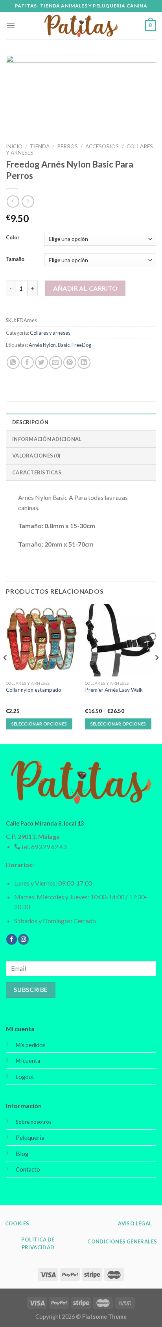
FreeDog (81, 345)
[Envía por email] (55, 362)
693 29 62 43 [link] (48, 846)
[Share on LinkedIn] (83, 362)
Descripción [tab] (30, 422)
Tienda (40, 146)
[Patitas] (81, 26)
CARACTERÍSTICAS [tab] (36, 472)
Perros (67, 146)
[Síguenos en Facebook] (11, 939)
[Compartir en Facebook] (27, 362)
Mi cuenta (20, 1028)
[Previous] (5, 673)
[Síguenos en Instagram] (23, 939)
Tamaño (15, 259)
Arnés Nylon (42, 345)
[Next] (156, 673)
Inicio (14, 146)
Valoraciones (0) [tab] (36, 455)
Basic (64, 345)
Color (13, 238)
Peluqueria (30, 1137)
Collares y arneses (50, 333)
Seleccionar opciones (39, 723)
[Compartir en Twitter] (41, 362)
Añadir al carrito (85, 288)
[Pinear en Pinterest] (69, 362)
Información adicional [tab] (46, 439)
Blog (22, 1153)
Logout (25, 1077)
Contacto (28, 1169)
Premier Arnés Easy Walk (114, 690)
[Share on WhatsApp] (13, 362)
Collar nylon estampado (33, 690)
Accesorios (102, 146)
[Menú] (10, 25)
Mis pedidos (31, 1045)
